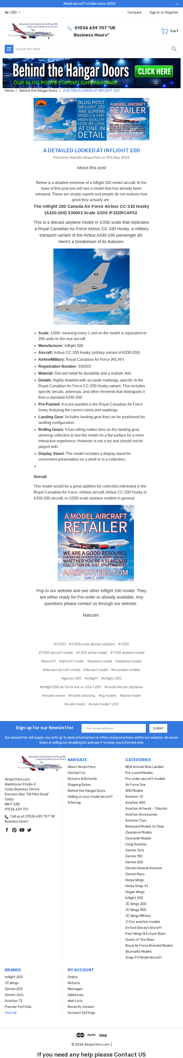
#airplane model (99, 661)
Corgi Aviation (136, 844)
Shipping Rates (79, 785)
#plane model (130, 696)
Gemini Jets (134, 850)
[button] (92, 73)
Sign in (155, 12)
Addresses (76, 995)
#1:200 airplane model (127, 653)
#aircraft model (71, 661)
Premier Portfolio (18, 1007)
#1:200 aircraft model (56, 653)
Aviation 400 (135, 803)
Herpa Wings (134, 880)
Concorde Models (138, 838)
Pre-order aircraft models (145, 779)
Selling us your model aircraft (90, 797)
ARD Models (134, 791)
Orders (73, 977)
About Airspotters (82, 767)
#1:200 (123, 644)
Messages (75, 989)
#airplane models (128, 661)
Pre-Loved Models (139, 773)
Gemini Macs (135, 874)
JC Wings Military (138, 916)
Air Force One (135, 785)
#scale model (74, 704)
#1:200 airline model (91, 653)
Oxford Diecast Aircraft (143, 928)
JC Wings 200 (135, 904)
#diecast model (95, 670)
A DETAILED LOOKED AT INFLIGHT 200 (91, 150)
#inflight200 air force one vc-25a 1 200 (70, 687)
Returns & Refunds (82, 779)
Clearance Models (138, 832)
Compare (134, 12)
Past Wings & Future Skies (145, 934)
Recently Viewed (81, 1007)
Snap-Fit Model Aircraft (143, 958)
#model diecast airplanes (123, 687)
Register (171, 12)
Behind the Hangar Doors (87, 791)
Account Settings (81, 1013)
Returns (74, 983)
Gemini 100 (133, 856)
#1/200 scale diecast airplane (92, 644)
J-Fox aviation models (142, 922)
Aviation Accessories (141, 815)
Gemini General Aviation (143, 868)
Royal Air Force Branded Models (149, 946)
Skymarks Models (138, 952)
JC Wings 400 (135, 910)
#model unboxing (81, 696)
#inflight (91, 679)
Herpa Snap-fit (136, 886)
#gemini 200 (71, 679)
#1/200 (60, 644)
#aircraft (48, 661)
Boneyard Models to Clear (144, 826)
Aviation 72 (134, 797)
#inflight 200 (111, 679)
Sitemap (74, 803)
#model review (53, 696)
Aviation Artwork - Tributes (146, 809)
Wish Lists (75, 1001)
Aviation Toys (135, 821)
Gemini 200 (134, 862)
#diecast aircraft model (61, 670)
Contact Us (76, 773)
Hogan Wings (135, 892)
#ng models (107, 696)
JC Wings (12, 983)
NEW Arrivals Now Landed (144, 767)
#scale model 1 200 (103, 704)
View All (10, 1013)
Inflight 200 (134, 898)
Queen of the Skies (139, 940)
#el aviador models (125, 670)
